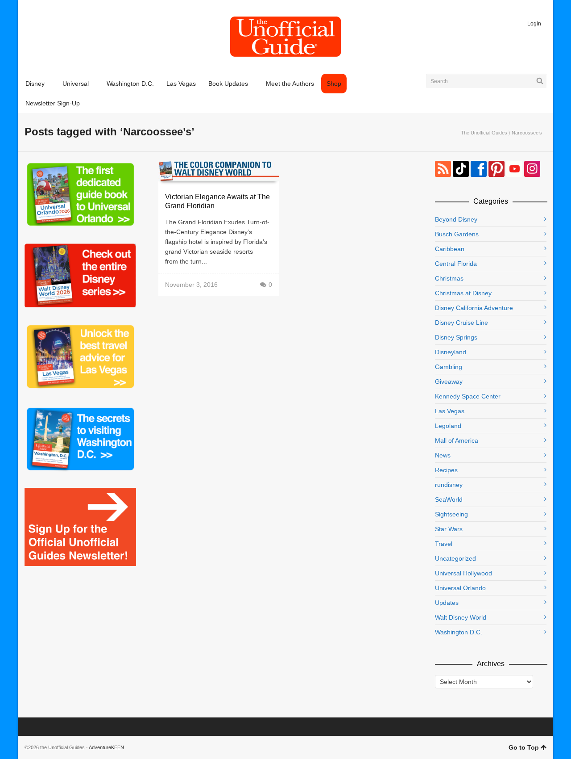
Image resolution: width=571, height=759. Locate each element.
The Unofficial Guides (484, 132)
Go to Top (524, 747)
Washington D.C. (458, 632)
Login (534, 24)
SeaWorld (449, 499)
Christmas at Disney (463, 293)
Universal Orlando (460, 587)
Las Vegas (449, 411)
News (443, 455)
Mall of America (456, 440)
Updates (447, 602)
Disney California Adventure (474, 307)
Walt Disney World (460, 617)
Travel (443, 543)
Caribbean (449, 248)
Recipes (446, 470)
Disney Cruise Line (461, 322)
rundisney (449, 484)
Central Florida (456, 263)
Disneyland (450, 352)
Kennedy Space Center (468, 396)
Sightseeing (451, 514)
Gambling (448, 366)
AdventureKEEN (106, 747)
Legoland (448, 425)
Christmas (449, 278)
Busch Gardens (457, 234)
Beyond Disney (456, 219)
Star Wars (449, 529)
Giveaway (449, 381)
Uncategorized (455, 558)
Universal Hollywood (463, 573)
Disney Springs (456, 337)
